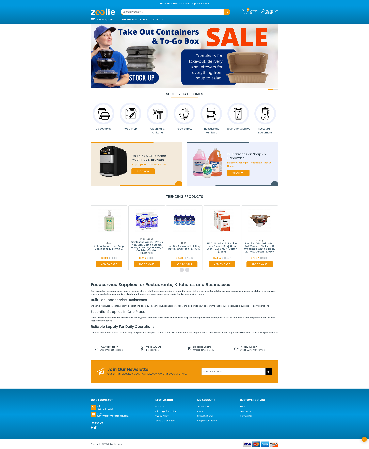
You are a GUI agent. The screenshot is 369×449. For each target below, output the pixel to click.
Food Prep (130, 128)
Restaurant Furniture (211, 130)
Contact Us (156, 19)
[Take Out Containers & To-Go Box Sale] (184, 56)
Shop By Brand (205, 416)
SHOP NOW (143, 171)
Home (243, 406)
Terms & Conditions (165, 420)
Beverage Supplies (238, 128)
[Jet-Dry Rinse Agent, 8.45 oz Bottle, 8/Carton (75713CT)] (184, 220)
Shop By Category (207, 420)
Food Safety (184, 128)
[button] (105, 56)
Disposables (103, 128)
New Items (245, 411)
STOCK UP (238, 172)
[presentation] (182, 270)
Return (200, 411)
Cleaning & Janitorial (157, 130)
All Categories (105, 19)
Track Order (203, 406)
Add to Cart (109, 264)
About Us (159, 406)
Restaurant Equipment (265, 130)
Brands (144, 19)
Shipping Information (166, 411)
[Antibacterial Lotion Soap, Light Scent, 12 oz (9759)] (109, 220)
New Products (129, 19)
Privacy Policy (162, 416)
